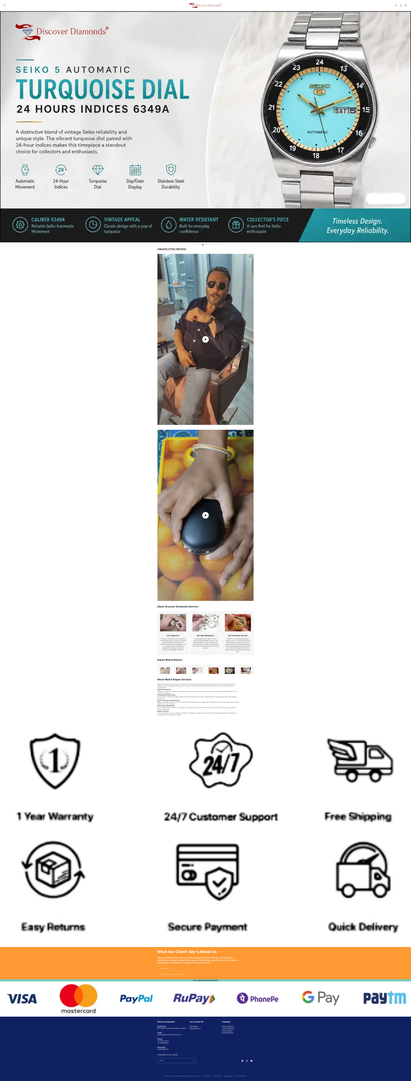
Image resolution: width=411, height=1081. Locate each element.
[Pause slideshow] (216, 244)
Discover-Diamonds (174, 1076)
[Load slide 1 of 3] (199, 244)
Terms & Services (228, 1028)
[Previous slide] (194, 244)
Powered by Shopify (185, 1076)
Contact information (240, 1076)
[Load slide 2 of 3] (202, 244)
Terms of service (217, 1076)
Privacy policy (207, 1076)
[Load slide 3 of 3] (206, 244)
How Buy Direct (195, 1028)
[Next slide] (211, 244)
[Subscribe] (193, 1060)
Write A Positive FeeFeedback (172, 974)
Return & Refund (228, 1026)
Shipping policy (228, 1076)
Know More (165, 968)
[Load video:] (205, 515)
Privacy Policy (227, 1030)
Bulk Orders (194, 1026)
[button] (4, 5)
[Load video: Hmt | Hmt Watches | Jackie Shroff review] (205, 339)
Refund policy (197, 1076)
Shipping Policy (227, 1032)
